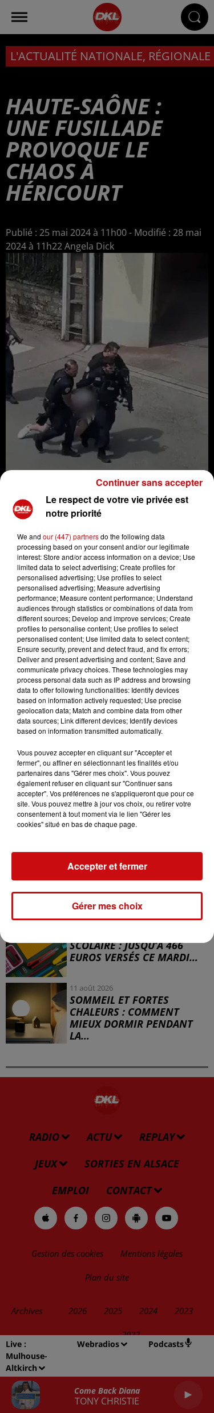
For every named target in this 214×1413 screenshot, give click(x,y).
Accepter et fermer (107, 865)
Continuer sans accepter (149, 482)
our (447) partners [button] (71, 536)
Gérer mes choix (107, 905)
